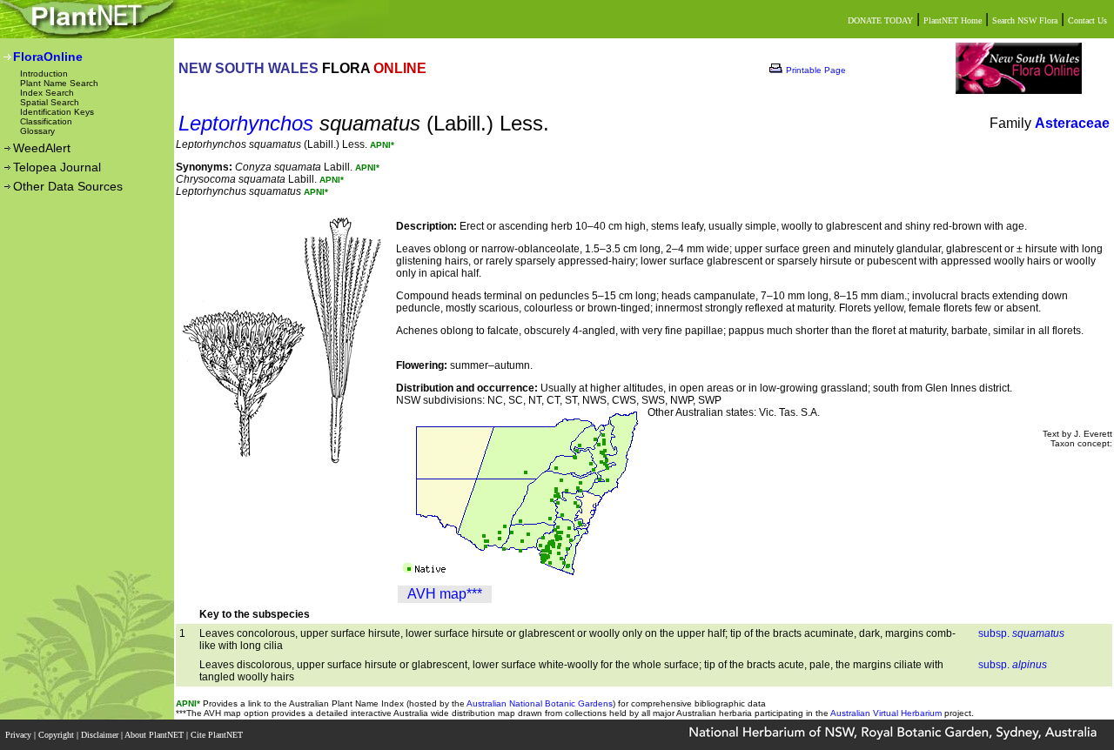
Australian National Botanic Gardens (539, 703)
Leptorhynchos (245, 123)
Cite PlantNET (218, 735)
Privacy (19, 735)
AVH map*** (444, 593)
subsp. (1021, 633)
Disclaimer (101, 735)
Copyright (57, 735)
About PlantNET (155, 735)
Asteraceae (1072, 123)
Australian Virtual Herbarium (886, 713)
